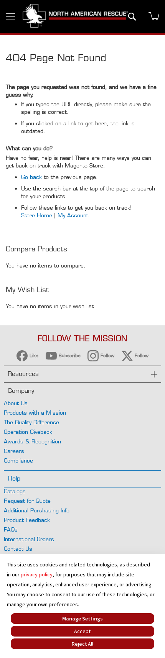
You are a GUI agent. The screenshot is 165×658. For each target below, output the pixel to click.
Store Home (36, 215)
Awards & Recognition (32, 441)
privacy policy (37, 574)
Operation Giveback (28, 431)
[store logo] (75, 17)
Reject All (82, 643)
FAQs (11, 529)
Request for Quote (27, 500)
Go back (31, 177)
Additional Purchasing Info (36, 510)
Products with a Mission (35, 412)
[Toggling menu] (10, 16)
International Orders (29, 539)
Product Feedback (27, 520)
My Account (73, 215)
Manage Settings (82, 618)
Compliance (18, 460)
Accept (82, 631)
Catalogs (15, 491)
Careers (14, 451)
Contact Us (18, 548)
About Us (16, 403)
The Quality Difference (31, 422)
